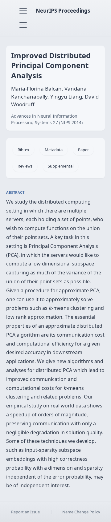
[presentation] (50, 307)
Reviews (25, 166)
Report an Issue (25, 512)
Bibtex (23, 149)
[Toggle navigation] (23, 11)
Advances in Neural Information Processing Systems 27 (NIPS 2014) (47, 119)
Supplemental (60, 166)
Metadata (54, 149)
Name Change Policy (81, 512)
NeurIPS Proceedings (63, 10)
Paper (83, 149)
